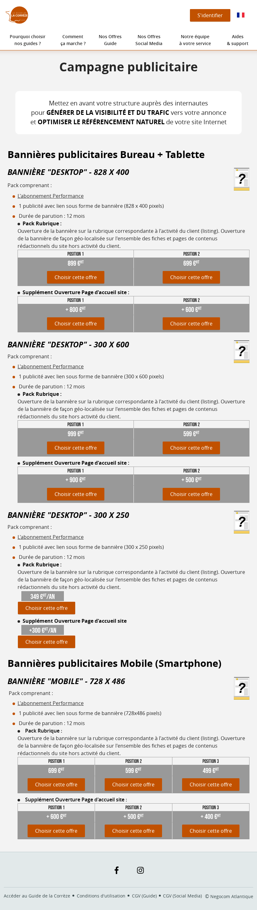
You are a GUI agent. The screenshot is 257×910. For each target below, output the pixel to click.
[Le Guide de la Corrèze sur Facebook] (116, 870)
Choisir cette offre (76, 277)
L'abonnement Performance (51, 195)
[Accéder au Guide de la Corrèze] (17, 15)
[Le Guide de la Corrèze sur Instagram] (140, 870)
